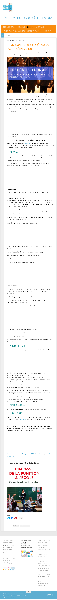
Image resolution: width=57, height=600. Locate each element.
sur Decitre (10, 456)
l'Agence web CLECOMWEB (10, 597)
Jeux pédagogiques (39, 27)
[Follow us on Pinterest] (53, 595)
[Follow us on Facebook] (48, 595)
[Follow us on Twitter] (50, 595)
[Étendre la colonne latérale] (2, 35)
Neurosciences (21, 27)
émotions (23, 419)
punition (27, 143)
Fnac (50, 454)
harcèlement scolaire (24, 525)
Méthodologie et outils (9, 27)
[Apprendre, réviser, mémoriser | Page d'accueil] (7, 7)
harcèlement (16, 525)
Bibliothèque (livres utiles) (34, 31)
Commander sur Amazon (25, 454)
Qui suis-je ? (48, 31)
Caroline (11, 40)
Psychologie (30, 27)
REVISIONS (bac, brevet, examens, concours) (14, 31)
